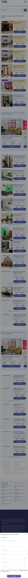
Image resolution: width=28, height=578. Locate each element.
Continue (14, 576)
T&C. (8, 571)
